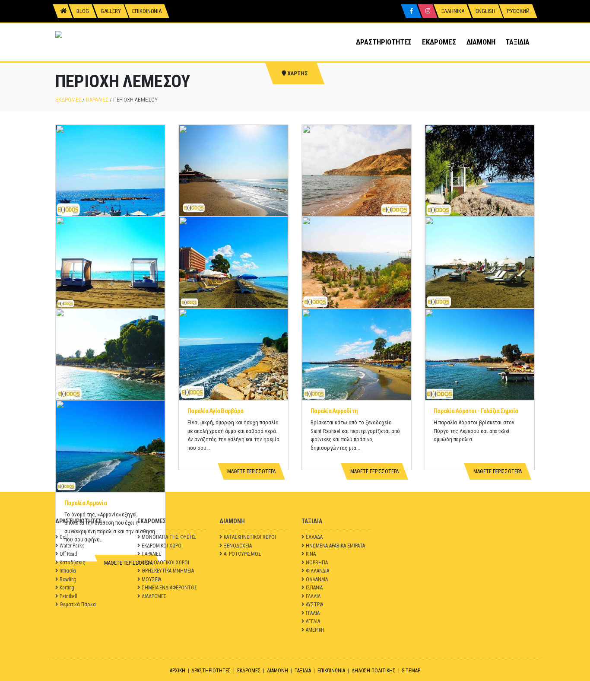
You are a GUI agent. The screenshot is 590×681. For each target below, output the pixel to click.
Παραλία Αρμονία (85, 503)
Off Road (68, 554)
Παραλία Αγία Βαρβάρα (215, 411)
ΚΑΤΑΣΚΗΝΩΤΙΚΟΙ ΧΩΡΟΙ (250, 537)
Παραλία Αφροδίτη (334, 411)
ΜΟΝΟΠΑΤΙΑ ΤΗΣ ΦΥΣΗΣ (169, 537)
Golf (64, 537)
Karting (67, 588)
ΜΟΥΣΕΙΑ (152, 579)
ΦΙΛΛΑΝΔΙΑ (317, 571)
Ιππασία (68, 571)
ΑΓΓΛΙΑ (313, 621)
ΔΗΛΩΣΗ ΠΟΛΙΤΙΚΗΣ (374, 671)
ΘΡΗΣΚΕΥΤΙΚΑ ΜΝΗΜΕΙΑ (168, 571)
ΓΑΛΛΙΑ (313, 596)
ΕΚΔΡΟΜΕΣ (439, 42)
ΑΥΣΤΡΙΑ (315, 604)
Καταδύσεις (72, 563)
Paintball (68, 596)
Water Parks (72, 546)
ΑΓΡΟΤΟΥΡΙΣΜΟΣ (242, 554)
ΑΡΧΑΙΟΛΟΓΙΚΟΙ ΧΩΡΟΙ (165, 563)
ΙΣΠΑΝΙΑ (314, 588)
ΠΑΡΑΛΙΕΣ (97, 99)
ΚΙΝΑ (311, 554)
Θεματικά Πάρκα (78, 604)
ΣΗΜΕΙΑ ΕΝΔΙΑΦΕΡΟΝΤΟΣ (169, 588)
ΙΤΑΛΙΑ (313, 613)
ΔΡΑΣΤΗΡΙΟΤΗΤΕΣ (384, 42)
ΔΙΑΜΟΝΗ (480, 42)
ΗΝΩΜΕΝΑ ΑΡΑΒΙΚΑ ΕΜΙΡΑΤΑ (335, 546)
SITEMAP (411, 671)
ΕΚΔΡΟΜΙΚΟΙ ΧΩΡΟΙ (162, 546)
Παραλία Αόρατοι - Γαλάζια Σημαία (476, 411)
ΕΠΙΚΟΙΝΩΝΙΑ (331, 671)
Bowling (68, 579)
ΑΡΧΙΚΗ (177, 671)
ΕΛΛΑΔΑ (314, 537)
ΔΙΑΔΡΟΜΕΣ (154, 596)
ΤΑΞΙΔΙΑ (517, 42)
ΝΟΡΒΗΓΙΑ (317, 563)
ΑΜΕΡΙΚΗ (315, 630)
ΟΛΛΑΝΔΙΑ (317, 579)
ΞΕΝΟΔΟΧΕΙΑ (238, 546)
